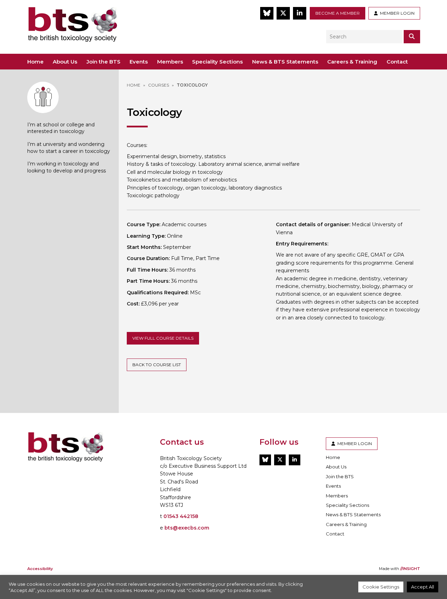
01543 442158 (180, 516)
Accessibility (40, 568)
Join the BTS (103, 61)
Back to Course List (156, 364)
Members (170, 61)
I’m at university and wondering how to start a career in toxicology (68, 147)
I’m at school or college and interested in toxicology (61, 128)
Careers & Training (352, 61)
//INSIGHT (410, 568)
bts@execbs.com (186, 528)
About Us (65, 61)
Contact (397, 61)
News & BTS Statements (285, 61)
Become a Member (337, 13)
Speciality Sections (217, 61)
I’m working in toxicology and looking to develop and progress (66, 167)
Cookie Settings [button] (380, 587)
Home (35, 61)
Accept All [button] (422, 587)
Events (139, 61)
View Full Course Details (162, 338)
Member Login (396, 13)
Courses (158, 85)
